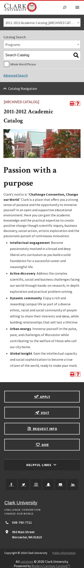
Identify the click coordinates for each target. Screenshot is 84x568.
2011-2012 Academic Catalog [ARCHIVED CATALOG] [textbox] (42, 23)
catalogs (26, 561)
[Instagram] (36, 484)
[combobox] (42, 22)
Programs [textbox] (12, 44)
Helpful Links (39, 465)
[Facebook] (11, 484)
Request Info (44, 429)
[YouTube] (60, 484)
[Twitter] (23, 484)
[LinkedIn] (72, 484)
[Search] (76, 55)
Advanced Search (15, 75)
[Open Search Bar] (64, 8)
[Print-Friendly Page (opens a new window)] (72, 103)
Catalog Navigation (22, 88)
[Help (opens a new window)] (77, 103)
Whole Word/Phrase (23, 64)
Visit (45, 413)
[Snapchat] (48, 484)
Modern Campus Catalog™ (50, 566)
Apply (44, 397)
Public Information (64, 553)
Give (45, 445)
